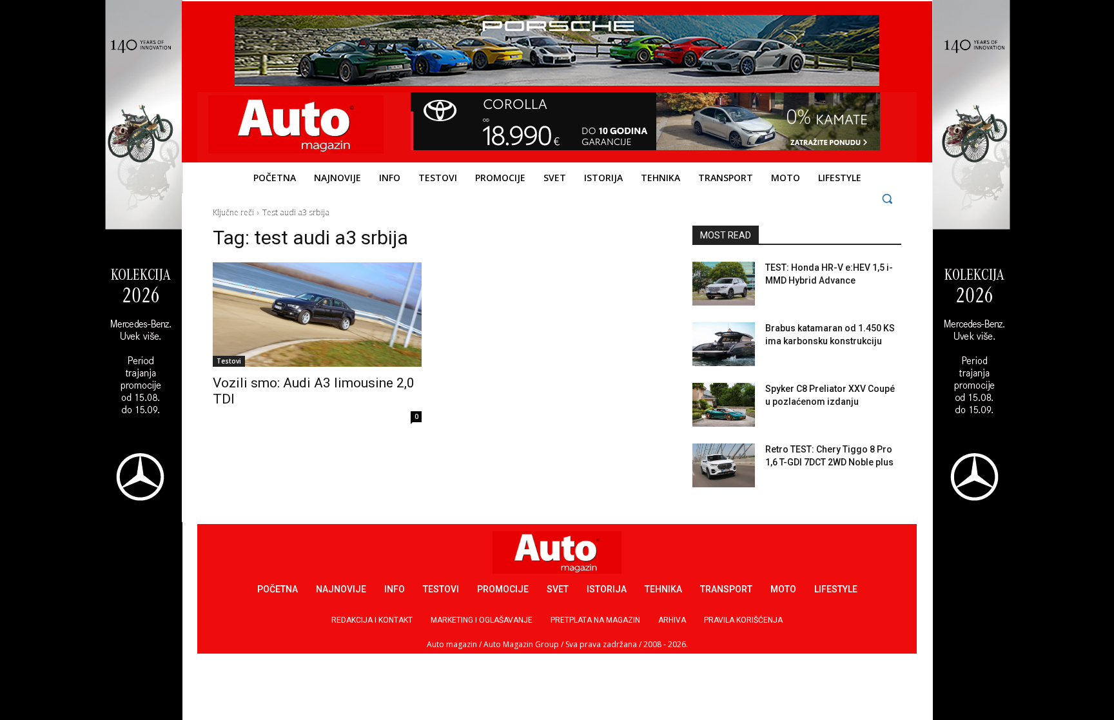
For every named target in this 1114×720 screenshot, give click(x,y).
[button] (887, 198)
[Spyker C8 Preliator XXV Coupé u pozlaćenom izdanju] (723, 405)
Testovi (229, 360)
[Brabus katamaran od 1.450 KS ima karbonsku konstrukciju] (723, 344)
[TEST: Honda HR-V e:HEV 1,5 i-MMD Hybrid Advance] (723, 284)
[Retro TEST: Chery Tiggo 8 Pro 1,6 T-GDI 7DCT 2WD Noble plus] (723, 465)
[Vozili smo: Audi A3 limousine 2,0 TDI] (317, 314)
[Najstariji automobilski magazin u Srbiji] (296, 124)
